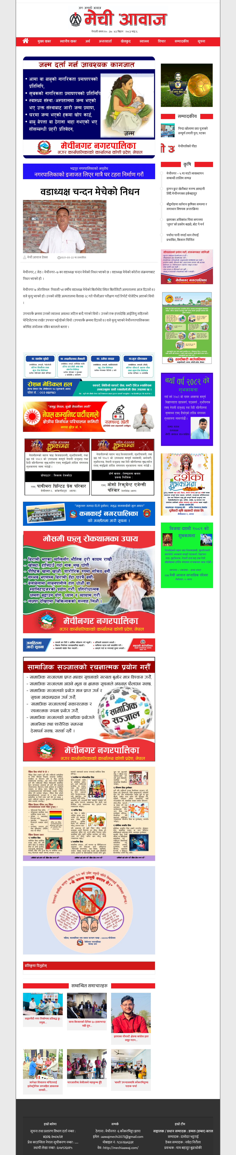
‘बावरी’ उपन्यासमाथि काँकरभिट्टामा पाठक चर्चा (131, 1084)
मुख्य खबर (44, 41)
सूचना (201, 41)
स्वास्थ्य (144, 41)
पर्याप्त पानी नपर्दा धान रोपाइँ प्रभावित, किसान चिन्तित (183, 238)
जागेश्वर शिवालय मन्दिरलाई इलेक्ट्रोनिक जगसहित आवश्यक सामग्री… (43, 1086)
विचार (162, 41)
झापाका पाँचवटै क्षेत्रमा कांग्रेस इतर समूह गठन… (131, 1038)
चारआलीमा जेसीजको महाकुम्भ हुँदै (84, 1082)
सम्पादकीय (182, 41)
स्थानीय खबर (68, 41)
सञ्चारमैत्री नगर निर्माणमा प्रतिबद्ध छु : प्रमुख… (43, 1020)
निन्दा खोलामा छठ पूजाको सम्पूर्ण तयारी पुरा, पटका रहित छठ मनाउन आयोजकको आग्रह (193, 135)
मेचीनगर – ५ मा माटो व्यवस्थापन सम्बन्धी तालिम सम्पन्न (185, 176)
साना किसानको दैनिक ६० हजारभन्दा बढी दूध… (87, 1024)
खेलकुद (126, 41)
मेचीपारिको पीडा (187, 146)
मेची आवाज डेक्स (37, 257)
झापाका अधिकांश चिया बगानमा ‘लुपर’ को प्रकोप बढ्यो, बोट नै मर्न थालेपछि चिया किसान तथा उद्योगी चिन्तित (186, 227)
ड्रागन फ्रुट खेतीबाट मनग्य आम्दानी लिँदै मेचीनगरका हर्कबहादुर (186, 191)
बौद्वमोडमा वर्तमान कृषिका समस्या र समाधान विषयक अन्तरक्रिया (187, 207)
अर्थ (88, 41)
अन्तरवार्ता (105, 41)
